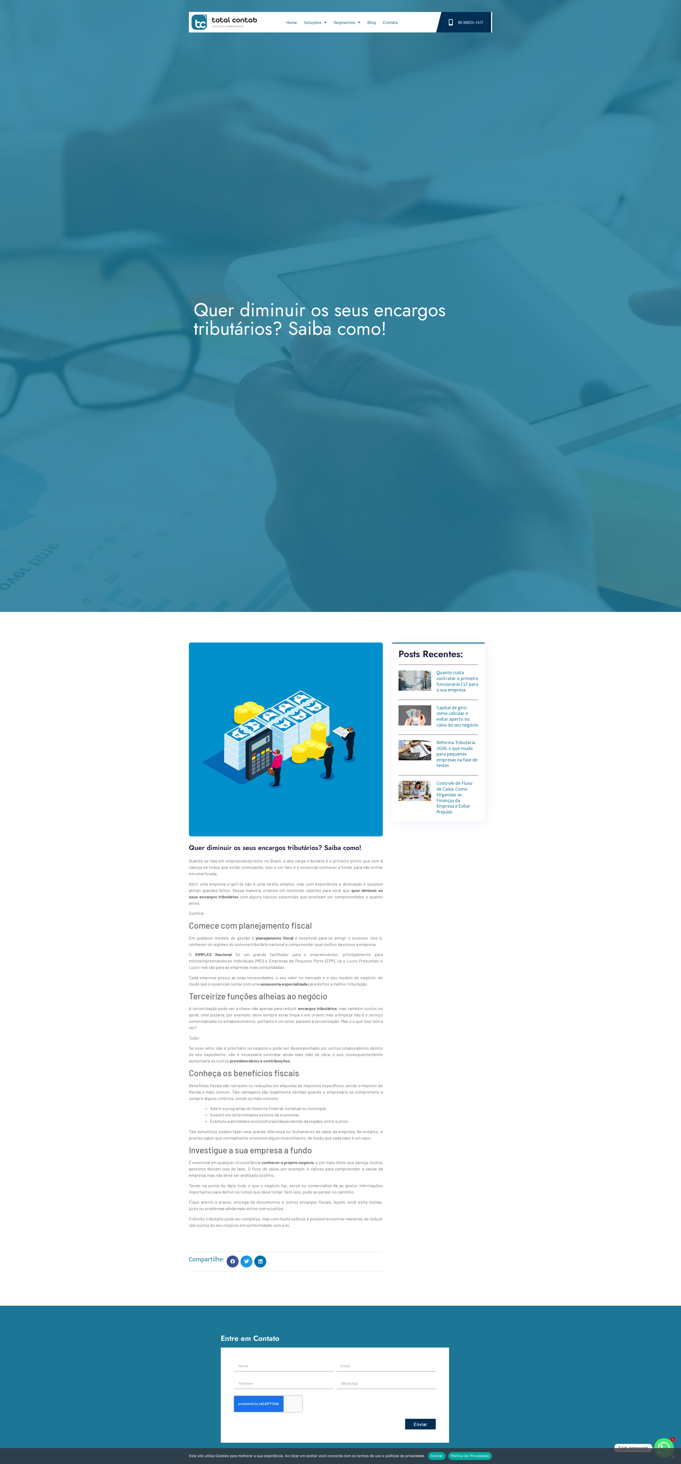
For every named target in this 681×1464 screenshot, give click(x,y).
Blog (371, 22)
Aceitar (437, 1456)
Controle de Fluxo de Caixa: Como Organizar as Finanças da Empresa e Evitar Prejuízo (454, 797)
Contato (390, 22)
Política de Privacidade (470, 1456)
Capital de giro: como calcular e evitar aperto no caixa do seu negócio (457, 716)
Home (291, 22)
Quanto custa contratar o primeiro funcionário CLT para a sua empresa (457, 681)
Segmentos (344, 22)
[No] (672, 1455)
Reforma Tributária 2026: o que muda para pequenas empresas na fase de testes (457, 754)
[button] (233, 1261)
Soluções (312, 22)
